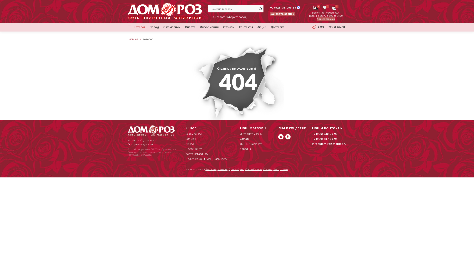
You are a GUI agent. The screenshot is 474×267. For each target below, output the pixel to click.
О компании (172, 27)
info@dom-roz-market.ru (329, 144)
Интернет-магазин (252, 134)
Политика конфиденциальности (144, 152)
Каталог (139, 27)
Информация (209, 27)
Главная (133, 39)
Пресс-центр (194, 149)
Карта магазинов (197, 154)
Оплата (190, 27)
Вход (321, 26)
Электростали (280, 169)
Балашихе (211, 169)
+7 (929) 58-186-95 (325, 139)
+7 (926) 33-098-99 (283, 7)
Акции (261, 27)
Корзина (245, 149)
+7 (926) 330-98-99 (325, 134)
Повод (154, 27)
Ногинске (223, 169)
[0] (325, 8)
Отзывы (229, 27)
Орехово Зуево (236, 169)
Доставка (277, 27)
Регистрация (336, 26)
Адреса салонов (326, 19)
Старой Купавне (253, 169)
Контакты (246, 27)
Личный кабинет (251, 144)
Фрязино (267, 169)
